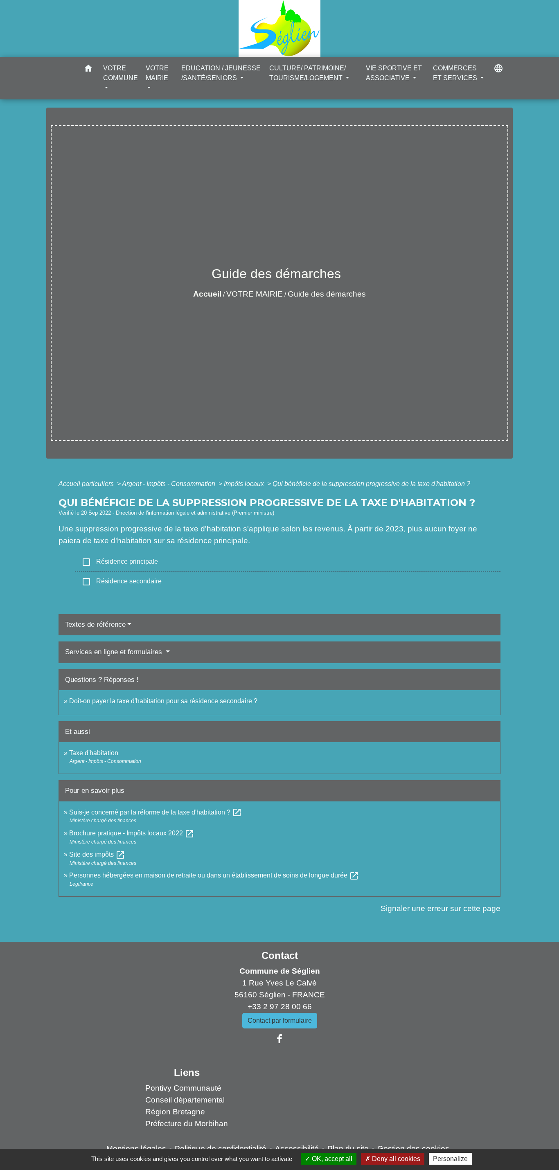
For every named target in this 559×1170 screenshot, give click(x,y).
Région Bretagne (175, 1111)
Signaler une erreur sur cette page (440, 908)
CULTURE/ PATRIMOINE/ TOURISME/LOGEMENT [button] (307, 73)
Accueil (207, 294)
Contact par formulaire (280, 1020)
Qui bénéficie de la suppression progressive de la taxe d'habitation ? (371, 483)
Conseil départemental (185, 1100)
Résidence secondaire (121, 582)
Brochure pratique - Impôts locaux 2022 (131, 833)
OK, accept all (331, 1158)
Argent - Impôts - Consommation (169, 483)
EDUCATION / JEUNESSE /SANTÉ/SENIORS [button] (221, 73)
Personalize (450, 1158)
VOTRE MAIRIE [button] (157, 73)
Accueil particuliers (87, 483)
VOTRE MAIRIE (254, 294)
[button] (88, 69)
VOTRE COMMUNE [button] (120, 73)
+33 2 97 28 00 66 (280, 1006)
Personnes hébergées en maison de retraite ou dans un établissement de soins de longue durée (214, 875)
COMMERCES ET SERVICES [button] (456, 73)
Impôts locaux (245, 483)
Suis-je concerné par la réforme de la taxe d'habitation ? (155, 812)
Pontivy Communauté (183, 1088)
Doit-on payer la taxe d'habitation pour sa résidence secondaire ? (163, 701)
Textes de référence (95, 624)
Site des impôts (97, 854)
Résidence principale (119, 562)
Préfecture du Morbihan (186, 1123)
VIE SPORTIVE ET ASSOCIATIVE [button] (394, 73)
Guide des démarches (327, 294)
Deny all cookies (395, 1158)
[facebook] (279, 1039)
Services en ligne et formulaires (114, 652)
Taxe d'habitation (93, 752)
